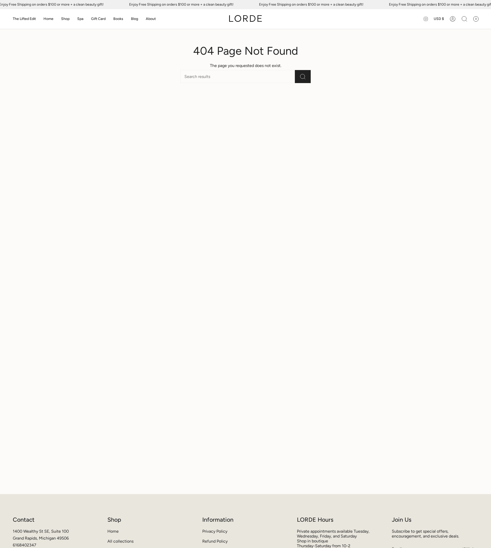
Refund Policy (215, 541)
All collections (120, 541)
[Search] (303, 76)
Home (113, 531)
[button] (24, 19)
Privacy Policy (214, 531)
